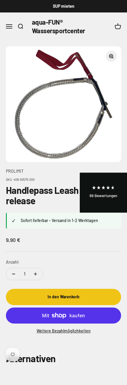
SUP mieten (63, 6)
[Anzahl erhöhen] (35, 274)
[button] (103, 192)
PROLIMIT (15, 171)
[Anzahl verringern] (13, 274)
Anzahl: (12, 261)
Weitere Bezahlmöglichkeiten (64, 330)
